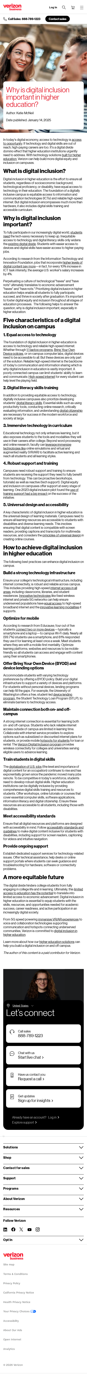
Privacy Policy (11, 1283)
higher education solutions (56, 942)
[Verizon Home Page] (13, 1256)
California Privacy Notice (18, 1292)
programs (46, 350)
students (76, 232)
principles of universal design (61, 535)
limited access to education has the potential (43, 891)
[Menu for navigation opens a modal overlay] (81, 7)
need (6, 236)
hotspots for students (55, 740)
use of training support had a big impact (41, 491)
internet (50, 376)
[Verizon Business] (12, 7)
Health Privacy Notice (16, 1302)
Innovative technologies (35, 595)
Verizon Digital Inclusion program (40, 744)
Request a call (29, 1078)
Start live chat (29, 1057)
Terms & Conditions (15, 1274)
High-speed (37, 376)
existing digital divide (22, 244)
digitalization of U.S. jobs (25, 766)
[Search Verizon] (63, 7)
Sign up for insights (34, 1100)
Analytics (9, 1348)
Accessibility (11, 1320)
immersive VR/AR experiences (58, 919)
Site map (8, 1264)
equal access (53, 603)
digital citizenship (71, 410)
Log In (53, 7)
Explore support (23, 1122)
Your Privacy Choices (16, 1311)
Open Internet (12, 1339)
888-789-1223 (30, 1035)
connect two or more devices (35, 629)
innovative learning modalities (59, 607)
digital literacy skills (29, 403)
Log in (52, 1117)
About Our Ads (12, 1330)
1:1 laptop (33, 350)
